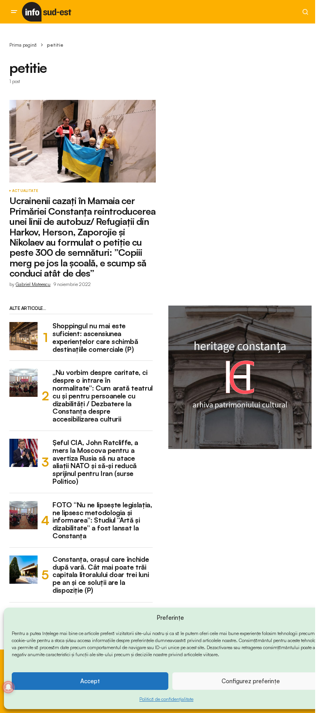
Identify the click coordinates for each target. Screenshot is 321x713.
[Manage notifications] (8, 687)
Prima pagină (23, 45)
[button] (14, 11)
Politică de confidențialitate (166, 699)
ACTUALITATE (25, 191)
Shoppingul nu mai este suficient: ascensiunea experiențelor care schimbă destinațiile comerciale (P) (95, 337)
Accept (90, 681)
